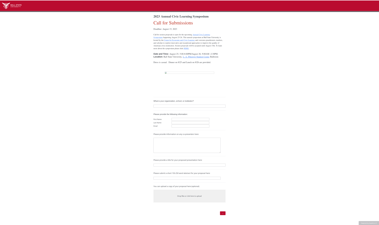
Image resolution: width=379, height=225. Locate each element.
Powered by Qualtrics (368, 223)
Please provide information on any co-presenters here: (176, 134)
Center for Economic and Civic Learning (179, 40)
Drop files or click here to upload (189, 196)
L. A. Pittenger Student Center (196, 56)
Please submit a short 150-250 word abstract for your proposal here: (181, 173)
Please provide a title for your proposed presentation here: (177, 160)
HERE (186, 48)
